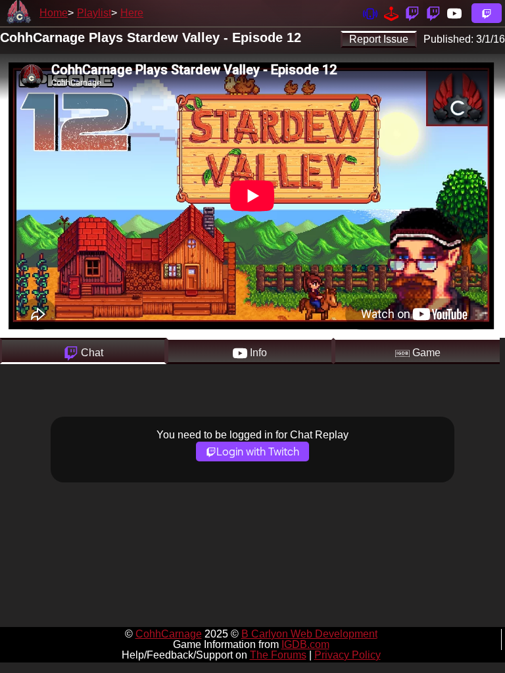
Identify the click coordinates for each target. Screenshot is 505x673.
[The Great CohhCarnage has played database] (391, 12)
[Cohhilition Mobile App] (370, 12)
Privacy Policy (347, 655)
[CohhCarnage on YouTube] (454, 12)
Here (131, 12)
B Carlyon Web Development (309, 633)
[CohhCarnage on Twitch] (412, 12)
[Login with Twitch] (486, 13)
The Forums (278, 655)
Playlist (94, 12)
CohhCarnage (168, 633)
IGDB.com (305, 644)
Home (53, 12)
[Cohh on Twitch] (433, 12)
